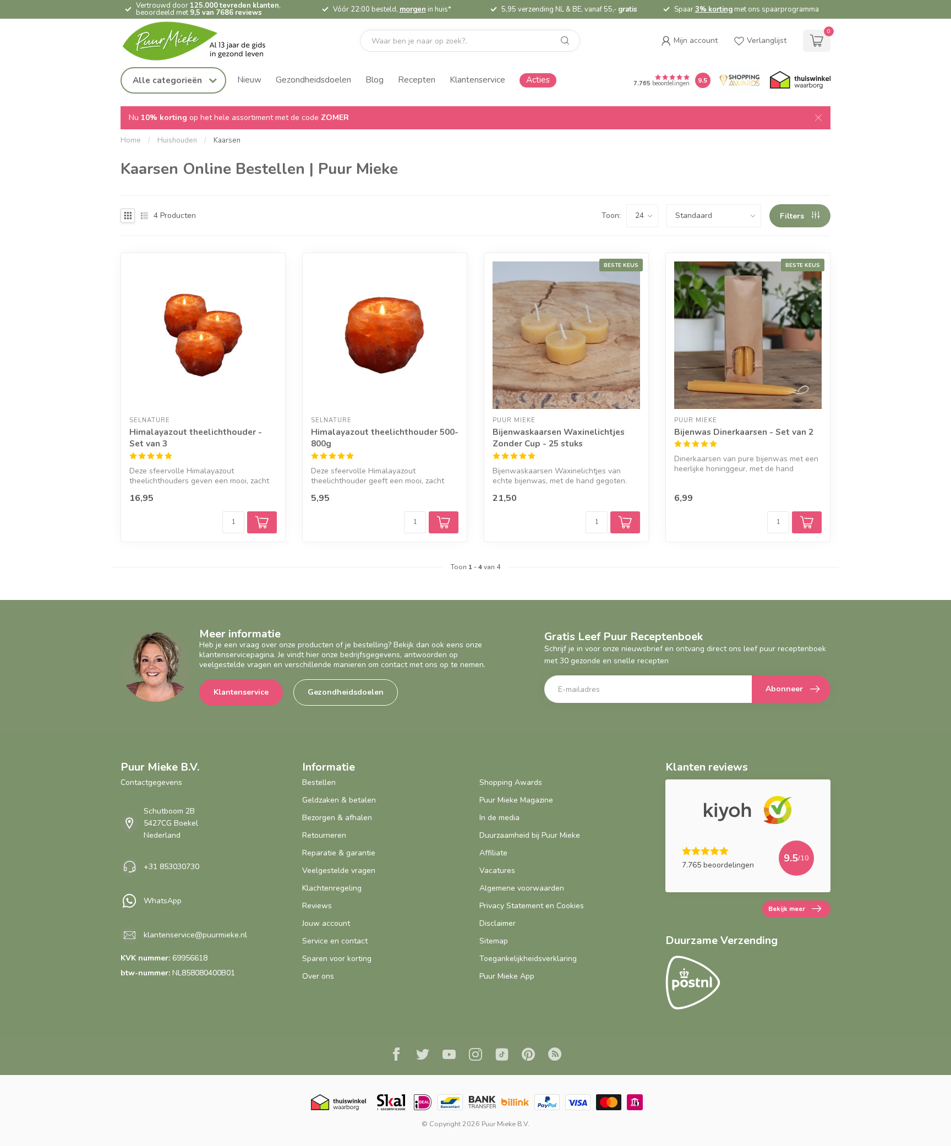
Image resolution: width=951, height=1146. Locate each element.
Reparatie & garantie (338, 853)
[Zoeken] (565, 41)
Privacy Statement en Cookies (531, 906)
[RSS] (554, 1056)
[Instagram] (475, 1056)
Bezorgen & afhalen (337, 817)
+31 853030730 (171, 866)
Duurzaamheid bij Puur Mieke (529, 835)
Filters (793, 216)
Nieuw (249, 79)
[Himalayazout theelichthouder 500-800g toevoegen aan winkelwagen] (443, 522)
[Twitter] (422, 1056)
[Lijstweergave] (144, 216)
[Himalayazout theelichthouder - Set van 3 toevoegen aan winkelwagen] (262, 522)
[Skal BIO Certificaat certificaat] (391, 1102)
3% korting (714, 9)
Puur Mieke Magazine (516, 800)
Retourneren (324, 835)
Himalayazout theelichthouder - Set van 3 (195, 438)
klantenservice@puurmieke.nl (195, 935)
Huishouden (177, 140)
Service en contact (335, 941)
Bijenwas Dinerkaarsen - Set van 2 (743, 432)
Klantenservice (477, 79)
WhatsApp (163, 901)
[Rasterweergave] (128, 216)
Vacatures (497, 870)
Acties (538, 79)
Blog (374, 79)
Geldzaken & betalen (339, 800)
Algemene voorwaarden (521, 888)
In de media (499, 817)
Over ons (318, 976)
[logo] (203, 41)
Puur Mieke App (506, 976)
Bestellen (319, 782)
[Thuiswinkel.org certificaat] (800, 80)
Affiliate (493, 853)
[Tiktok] (502, 1056)
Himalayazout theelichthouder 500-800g (384, 438)
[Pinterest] (528, 1056)
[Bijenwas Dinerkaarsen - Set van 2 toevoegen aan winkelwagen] (807, 522)
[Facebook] (396, 1056)
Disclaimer (497, 923)
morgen (413, 9)
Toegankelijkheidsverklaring (528, 958)
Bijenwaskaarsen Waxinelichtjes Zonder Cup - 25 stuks (559, 438)
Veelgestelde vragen (338, 870)
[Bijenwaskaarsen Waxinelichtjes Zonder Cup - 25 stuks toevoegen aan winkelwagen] (625, 522)
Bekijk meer (786, 908)
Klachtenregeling (332, 888)
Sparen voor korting (336, 958)
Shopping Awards (510, 782)
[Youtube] (449, 1056)
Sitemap (493, 941)
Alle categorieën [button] (168, 80)
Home (131, 140)
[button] (689, 41)
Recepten (416, 79)
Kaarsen (227, 140)
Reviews (317, 906)
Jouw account (326, 923)
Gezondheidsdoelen (313, 79)
